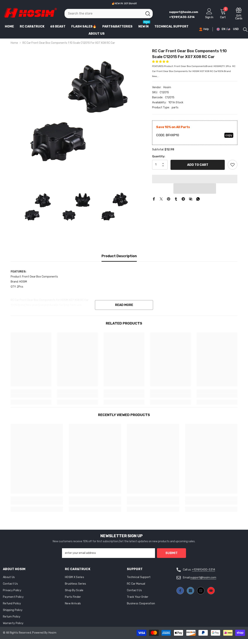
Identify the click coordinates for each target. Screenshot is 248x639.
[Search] (109, 13)
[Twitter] (161, 198)
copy (228, 135)
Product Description (119, 256)
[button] (160, 61)
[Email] (190, 198)
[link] (31, 395)
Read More (124, 305)
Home (14, 43)
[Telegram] (183, 198)
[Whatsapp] (198, 198)
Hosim (167, 87)
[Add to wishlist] (232, 165)
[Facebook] (154, 198)
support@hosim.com (203, 577)
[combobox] (104, 13)
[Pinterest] (168, 198)
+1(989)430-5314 (203, 569)
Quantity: (158, 156)
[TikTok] (200, 590)
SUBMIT (171, 553)
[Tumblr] (176, 198)
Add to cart (197, 164)
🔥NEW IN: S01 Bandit (124, 3)
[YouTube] (211, 590)
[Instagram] (190, 590)
